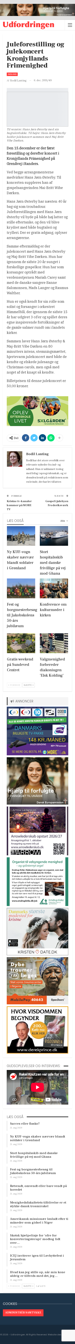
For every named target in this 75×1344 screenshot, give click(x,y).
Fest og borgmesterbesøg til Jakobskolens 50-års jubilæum (33, 1171)
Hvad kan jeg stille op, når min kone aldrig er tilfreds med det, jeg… (37, 1274)
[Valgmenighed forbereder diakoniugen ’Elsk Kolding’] (54, 643)
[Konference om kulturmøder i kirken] (54, 588)
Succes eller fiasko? (25, 1124)
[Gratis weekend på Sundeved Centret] (21, 643)
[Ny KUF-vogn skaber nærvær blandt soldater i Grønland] (21, 536)
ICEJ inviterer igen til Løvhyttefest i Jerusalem (37, 1257)
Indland (12, 74)
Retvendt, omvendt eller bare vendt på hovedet (38, 1188)
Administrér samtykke (23, 1312)
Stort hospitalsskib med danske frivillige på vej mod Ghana (34, 1155)
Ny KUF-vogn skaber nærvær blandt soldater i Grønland (37, 1138)
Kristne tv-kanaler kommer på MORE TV (19, 505)
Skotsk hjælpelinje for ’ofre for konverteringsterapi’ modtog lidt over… (35, 1239)
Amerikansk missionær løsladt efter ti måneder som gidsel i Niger (39, 1221)
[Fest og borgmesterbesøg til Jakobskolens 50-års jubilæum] (21, 588)
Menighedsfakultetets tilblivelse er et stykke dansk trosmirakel (38, 1204)
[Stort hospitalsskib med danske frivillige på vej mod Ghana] (54, 536)
